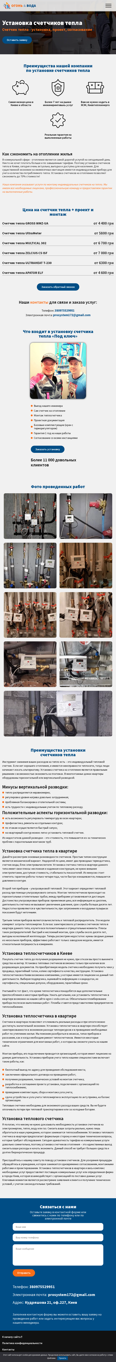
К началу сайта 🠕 (12, 1337)
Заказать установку (47, 449)
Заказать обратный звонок (58, 287)
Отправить (24, 1273)
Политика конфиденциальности (22, 1343)
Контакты (8, 1349)
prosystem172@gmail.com (71, 315)
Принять (62, 1358)
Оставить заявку (17, 40)
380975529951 (65, 310)
